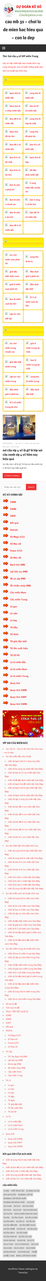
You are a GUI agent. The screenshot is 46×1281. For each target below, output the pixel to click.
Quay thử (15, 683)
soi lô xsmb (30, 1248)
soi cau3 (17, 1206)
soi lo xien (8, 1248)
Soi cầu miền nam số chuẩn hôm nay (22, 893)
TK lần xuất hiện (19, 648)
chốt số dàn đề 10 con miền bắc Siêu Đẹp (24, 1167)
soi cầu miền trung (27, 1225)
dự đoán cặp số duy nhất (14, 1202)
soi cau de (17, 1210)
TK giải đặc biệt (18, 641)
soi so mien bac (24, 1252)
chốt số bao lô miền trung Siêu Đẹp (24, 953)
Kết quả (14, 522)
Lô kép (13, 620)
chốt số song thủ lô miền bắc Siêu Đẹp (25, 858)
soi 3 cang (8, 1206)
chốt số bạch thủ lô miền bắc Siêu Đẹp (25, 795)
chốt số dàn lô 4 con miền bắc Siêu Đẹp (23, 1178)
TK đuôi (14, 634)
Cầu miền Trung (18, 599)
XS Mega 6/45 (17, 536)
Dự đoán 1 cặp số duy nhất (15, 1198)
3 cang (6, 1191)
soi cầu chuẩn (31, 1218)
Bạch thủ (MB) (17, 564)
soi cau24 (7, 1210)
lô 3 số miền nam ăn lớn (32, 301)
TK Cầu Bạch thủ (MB (17, 1056)
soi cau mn (8, 1214)
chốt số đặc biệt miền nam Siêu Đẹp (24, 921)
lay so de (30, 1202)
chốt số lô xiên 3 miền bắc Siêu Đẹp (24, 881)
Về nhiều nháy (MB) (20, 585)
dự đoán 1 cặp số (25, 1195)
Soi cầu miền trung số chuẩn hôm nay (23, 948)
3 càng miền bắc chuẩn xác (32, 187)
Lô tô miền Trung (19, 676)
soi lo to (30, 1240)
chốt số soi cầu (17, 1191)
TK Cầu (9, 1051)
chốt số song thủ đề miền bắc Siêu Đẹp (25, 888)
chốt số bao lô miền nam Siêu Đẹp (23, 909)
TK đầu (14, 627)
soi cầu (7, 1218)
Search (31, 487)
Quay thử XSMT (18, 697)
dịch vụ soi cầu (10, 1195)
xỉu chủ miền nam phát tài (12, 259)
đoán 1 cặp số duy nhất (26, 1256)
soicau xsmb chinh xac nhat (25, 1214)
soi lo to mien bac (22, 1244)
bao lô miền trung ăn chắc (33, 364)
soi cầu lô (20, 1221)
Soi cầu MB (30, 1221)
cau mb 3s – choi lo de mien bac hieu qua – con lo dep (23, 29)
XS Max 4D (15, 543)
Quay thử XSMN (18, 704)
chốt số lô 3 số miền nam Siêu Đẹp (23, 928)
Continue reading (11, 475)
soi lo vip (34, 1244)
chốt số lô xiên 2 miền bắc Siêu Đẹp (24, 877)
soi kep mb (21, 1240)
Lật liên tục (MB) (19, 571)
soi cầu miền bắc (11, 1225)
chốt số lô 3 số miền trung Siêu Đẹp (24, 972)
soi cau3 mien (27, 1206)
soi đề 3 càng (9, 1256)
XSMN (13, 509)
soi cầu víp (21, 1229)
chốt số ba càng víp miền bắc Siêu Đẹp (25, 768)
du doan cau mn (32, 1191)
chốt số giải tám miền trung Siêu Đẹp (25, 968)
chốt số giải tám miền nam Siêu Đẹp (24, 924)
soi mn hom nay (10, 1252)
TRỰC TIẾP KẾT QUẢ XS (17, 1011)
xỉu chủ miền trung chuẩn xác (11, 347)
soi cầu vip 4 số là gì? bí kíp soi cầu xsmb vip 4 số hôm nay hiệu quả (22, 454)
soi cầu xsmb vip (10, 1236)
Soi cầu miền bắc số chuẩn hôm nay (22, 845)
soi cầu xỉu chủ (25, 1236)
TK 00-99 (15, 655)
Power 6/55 (16, 550)
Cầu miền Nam (18, 592)
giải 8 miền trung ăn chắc (33, 347)
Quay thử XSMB (18, 690)
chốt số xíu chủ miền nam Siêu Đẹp (24, 905)
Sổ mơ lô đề (11, 1003)
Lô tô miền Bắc (18, 662)
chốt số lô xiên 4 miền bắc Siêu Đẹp (24, 884)
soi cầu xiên (32, 1229)
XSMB (13, 502)
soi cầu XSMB (22, 1233)
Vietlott (14, 529)
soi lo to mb (8, 1244)
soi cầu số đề (9, 1229)
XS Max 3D (15, 557)
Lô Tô (8, 1116)
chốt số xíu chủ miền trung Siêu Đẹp (24, 999)
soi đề (34, 1252)
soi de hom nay (9, 1240)
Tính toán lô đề (12, 1007)
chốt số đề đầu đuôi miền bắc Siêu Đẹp (25, 780)
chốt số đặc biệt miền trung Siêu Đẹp (25, 964)
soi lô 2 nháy (19, 1248)
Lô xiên (14, 613)
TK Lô (8, 1080)
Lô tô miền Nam (18, 669)
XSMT (13, 515)
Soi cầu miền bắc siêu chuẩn (18, 756)
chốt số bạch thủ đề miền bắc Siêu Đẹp (25, 784)
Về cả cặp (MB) (18, 578)
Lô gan (13, 606)
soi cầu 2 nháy (17, 1218)
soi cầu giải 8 (9, 1221)
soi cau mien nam (30, 1210)
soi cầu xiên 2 (9, 1233)
